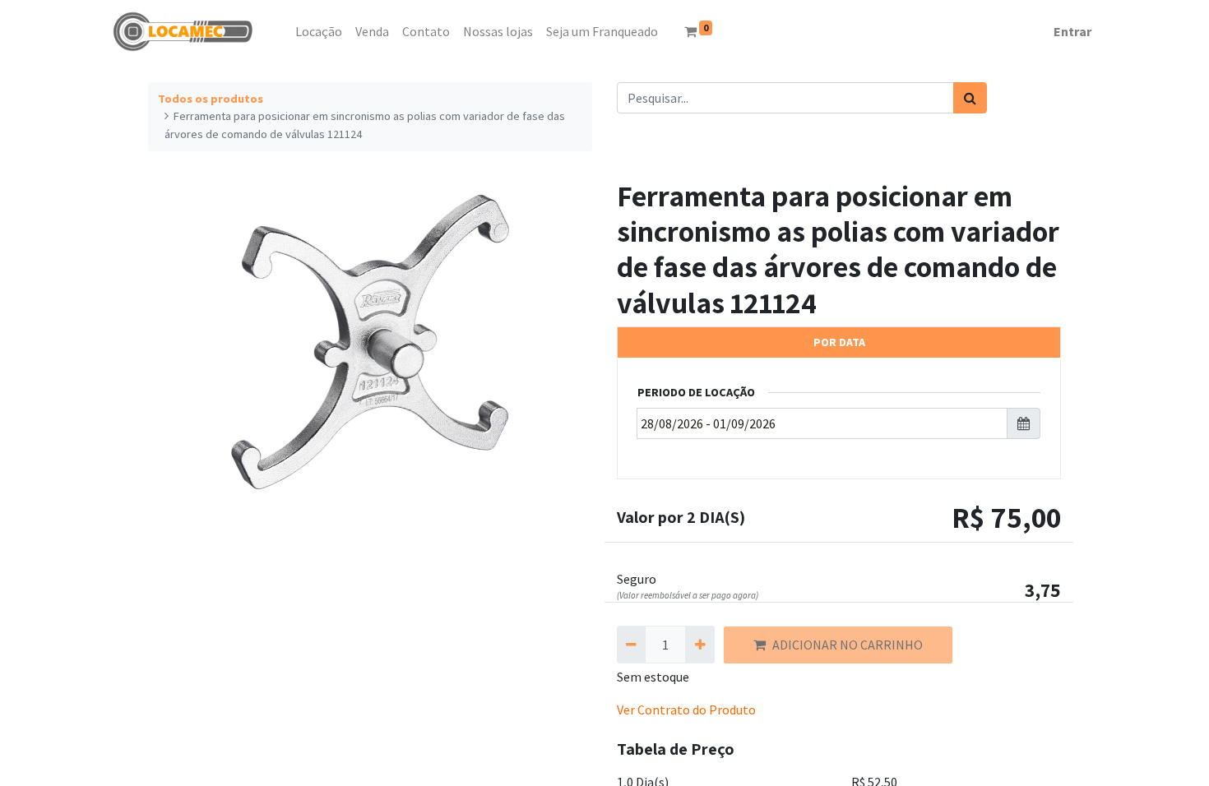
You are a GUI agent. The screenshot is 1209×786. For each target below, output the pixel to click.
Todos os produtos (210, 98)
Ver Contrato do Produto (686, 709)
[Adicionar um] (699, 644)
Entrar (1072, 31)
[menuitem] (282, 31)
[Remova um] (631, 644)
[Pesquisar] (970, 97)
